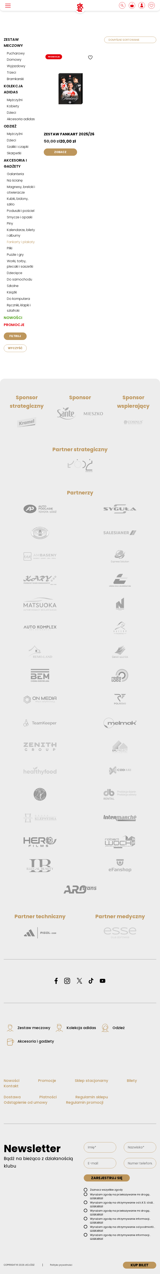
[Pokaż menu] (8, 5)
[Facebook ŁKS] (56, 981)
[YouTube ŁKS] (102, 981)
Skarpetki (14, 153)
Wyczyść (15, 348)
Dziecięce (14, 273)
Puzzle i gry (15, 254)
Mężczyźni (14, 100)
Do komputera (18, 298)
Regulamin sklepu (91, 1097)
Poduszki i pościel (20, 210)
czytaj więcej (96, 1198)
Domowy (14, 59)
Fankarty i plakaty (21, 242)
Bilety (132, 1080)
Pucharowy (16, 53)
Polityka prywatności (61, 1265)
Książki (12, 292)
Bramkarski (15, 79)
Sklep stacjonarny (91, 1080)
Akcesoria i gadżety (36, 1041)
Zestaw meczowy (34, 1027)
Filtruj (15, 336)
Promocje (14, 324)
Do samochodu (19, 279)
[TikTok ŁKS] (91, 981)
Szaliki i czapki (17, 146)
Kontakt (11, 1086)
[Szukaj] (122, 5)
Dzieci (11, 112)
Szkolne (13, 285)
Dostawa (12, 1097)
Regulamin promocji (84, 1102)
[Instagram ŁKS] (67, 981)
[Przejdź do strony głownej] (80, 7)
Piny (10, 223)
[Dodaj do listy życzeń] (91, 57)
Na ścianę (15, 180)
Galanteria (15, 174)
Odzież (10, 126)
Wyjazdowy (16, 66)
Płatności (48, 1097)
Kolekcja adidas (81, 1027)
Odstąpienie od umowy (25, 1102)
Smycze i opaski (19, 217)
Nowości (13, 317)
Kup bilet (140, 1265)
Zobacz (60, 152)
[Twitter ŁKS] (79, 981)
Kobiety (13, 106)
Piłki (9, 248)
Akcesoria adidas (21, 119)
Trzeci (11, 72)
